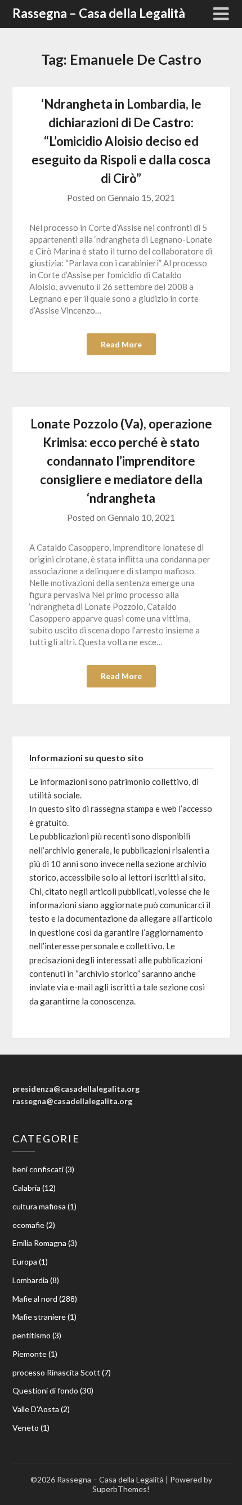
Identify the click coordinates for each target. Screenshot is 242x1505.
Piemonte (29, 1354)
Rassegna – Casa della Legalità (98, 13)
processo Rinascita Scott (56, 1372)
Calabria (26, 1188)
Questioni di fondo (45, 1390)
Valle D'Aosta (35, 1409)
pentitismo (31, 1335)
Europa (24, 1261)
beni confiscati (38, 1169)
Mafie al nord (34, 1298)
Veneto (25, 1427)
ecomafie (28, 1225)
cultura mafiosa (39, 1206)
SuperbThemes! (121, 1489)
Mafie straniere (39, 1316)
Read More (121, 344)
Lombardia (30, 1280)
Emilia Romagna (39, 1243)
